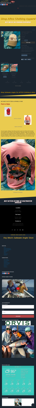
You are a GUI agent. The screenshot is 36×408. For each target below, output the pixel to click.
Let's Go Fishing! (5, 397)
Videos (5, 252)
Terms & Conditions (7, 263)
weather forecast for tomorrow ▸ (18, 394)
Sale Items (5, 251)
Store (22, 33)
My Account (7, 82)
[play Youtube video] (18, 288)
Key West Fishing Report (7, 249)
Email (3, 309)
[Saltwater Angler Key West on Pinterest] (4, 4)
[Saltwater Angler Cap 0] (2, 32)
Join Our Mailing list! (6, 302)
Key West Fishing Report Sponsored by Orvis (10, 320)
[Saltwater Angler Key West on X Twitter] (2, 4)
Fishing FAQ (5, 261)
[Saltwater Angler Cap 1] (2, 35)
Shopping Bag (28, 82)
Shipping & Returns (7, 262)
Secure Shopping (6, 260)
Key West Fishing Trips (7, 248)
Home (5, 247)
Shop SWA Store (6, 250)
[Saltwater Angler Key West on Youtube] (7, 4)
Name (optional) (5, 304)
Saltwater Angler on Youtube (7, 276)
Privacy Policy (6, 264)
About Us (5, 265)
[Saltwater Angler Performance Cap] (5, 68)
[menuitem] (33, 29)
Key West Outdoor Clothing (18, 22)
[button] (18, 8)
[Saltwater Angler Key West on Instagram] (5, 4)
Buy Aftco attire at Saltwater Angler (18, 202)
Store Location (6, 259)
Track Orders (14, 82)
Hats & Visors (26, 33)
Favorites (21, 82)
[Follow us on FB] (1, 4)
